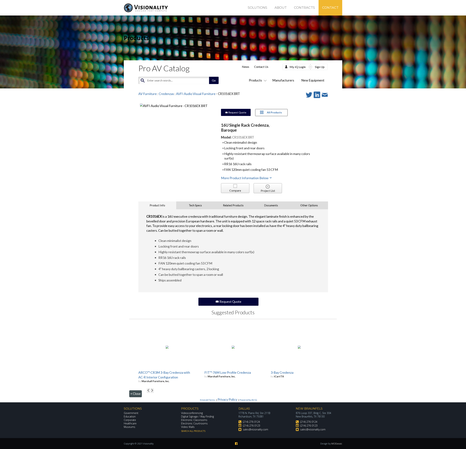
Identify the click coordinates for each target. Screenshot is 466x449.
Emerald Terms (207, 400)
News (245, 66)
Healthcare (130, 423)
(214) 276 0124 (251, 421)
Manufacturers (283, 80)
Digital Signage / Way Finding (197, 416)
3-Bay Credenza (282, 372)
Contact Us (261, 66)
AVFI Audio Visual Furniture (196, 94)
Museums (129, 427)
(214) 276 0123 (251, 425)
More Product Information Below (245, 178)
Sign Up (320, 67)
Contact (330, 8)
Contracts (304, 8)
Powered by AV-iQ (248, 400)
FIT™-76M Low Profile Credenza (227, 372)
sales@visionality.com (255, 429)
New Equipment (312, 80)
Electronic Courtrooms (194, 423)
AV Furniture (147, 94)
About (281, 8)
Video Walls (188, 427)
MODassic (336, 443)
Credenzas (166, 94)
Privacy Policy (227, 399)
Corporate (130, 420)
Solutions (257, 8)
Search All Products (193, 431)
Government (131, 413)
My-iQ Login (298, 67)
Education (130, 416)
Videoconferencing (192, 413)
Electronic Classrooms (194, 420)
